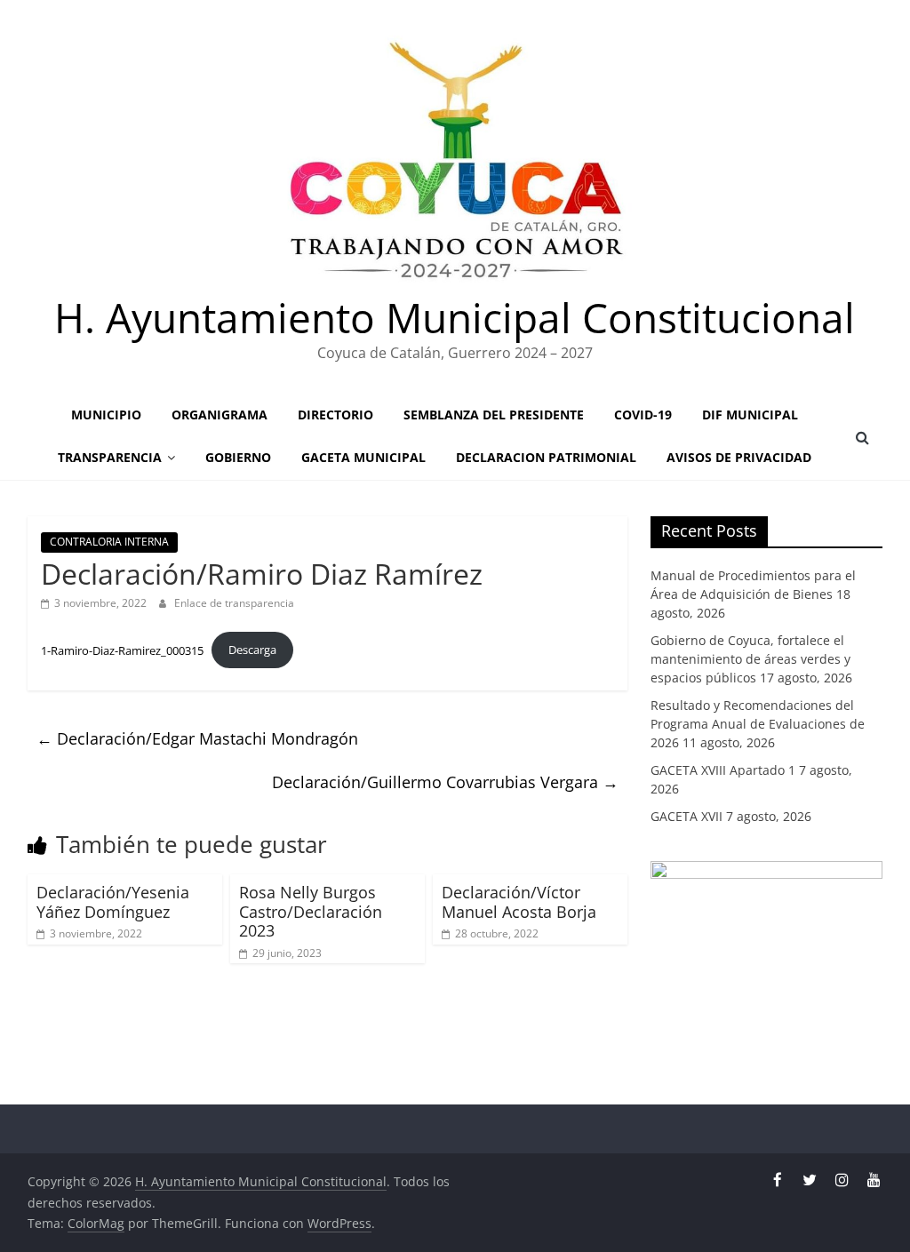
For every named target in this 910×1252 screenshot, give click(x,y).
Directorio (335, 414)
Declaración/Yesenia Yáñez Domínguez (112, 901)
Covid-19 (643, 414)
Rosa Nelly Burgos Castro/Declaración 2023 (310, 911)
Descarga (252, 650)
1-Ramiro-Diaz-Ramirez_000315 (122, 650)
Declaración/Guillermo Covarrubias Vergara (445, 782)
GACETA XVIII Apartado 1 (723, 770)
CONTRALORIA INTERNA (109, 541)
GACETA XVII (686, 816)
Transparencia (110, 457)
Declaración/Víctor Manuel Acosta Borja (519, 901)
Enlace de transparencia (234, 602)
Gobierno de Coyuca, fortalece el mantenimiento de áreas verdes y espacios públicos (750, 659)
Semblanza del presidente (493, 414)
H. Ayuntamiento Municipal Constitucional (454, 317)
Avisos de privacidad (739, 457)
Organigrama (219, 414)
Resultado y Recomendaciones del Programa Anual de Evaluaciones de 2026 (758, 724)
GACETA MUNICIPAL (363, 457)
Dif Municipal (750, 414)
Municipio (106, 414)
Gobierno (238, 457)
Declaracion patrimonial (546, 457)
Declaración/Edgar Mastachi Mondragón (197, 738)
